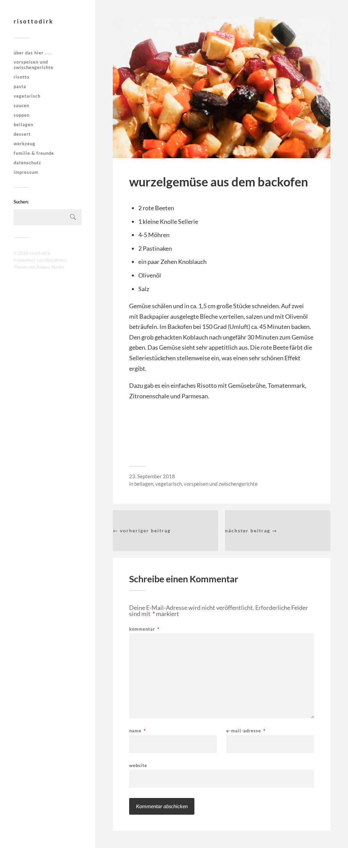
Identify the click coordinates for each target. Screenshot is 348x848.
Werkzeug (24, 143)
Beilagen (23, 124)
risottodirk (33, 21)
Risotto (21, 77)
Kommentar (144, 629)
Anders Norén (50, 267)
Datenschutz (27, 162)
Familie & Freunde (34, 153)
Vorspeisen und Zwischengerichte (33, 64)
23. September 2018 (152, 476)
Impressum (26, 172)
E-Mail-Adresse (245, 731)
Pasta (20, 86)
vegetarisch (27, 96)
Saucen (21, 105)
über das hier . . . (33, 52)
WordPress (56, 260)
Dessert (22, 134)
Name (137, 731)
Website (138, 765)
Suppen (22, 115)
